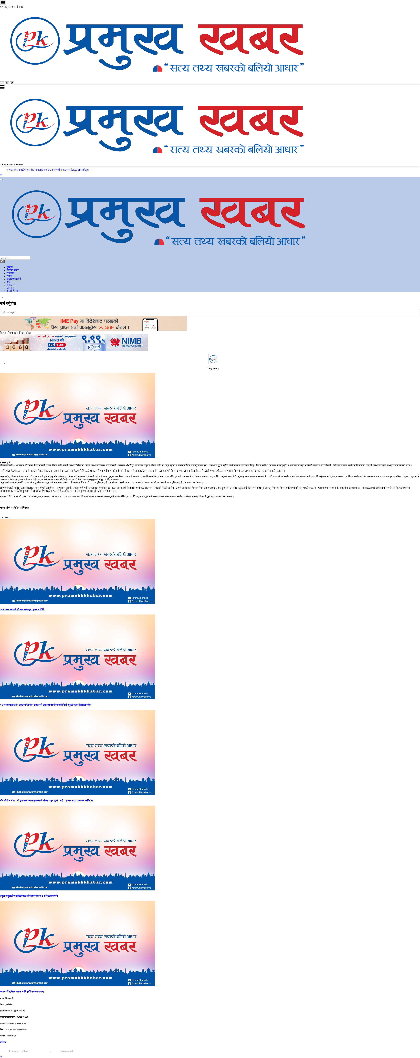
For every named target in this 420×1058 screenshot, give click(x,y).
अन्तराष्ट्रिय (83, 170)
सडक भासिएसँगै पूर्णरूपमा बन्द (22, 991)
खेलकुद (73, 170)
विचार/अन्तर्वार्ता (48, 170)
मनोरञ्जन (65, 170)
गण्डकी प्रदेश (19, 170)
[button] (1, 1056)
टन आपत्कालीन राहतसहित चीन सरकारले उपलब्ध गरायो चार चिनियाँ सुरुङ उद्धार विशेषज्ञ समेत (45, 705)
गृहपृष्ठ (10, 170)
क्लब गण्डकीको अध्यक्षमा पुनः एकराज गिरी (22, 609)
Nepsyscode (67, 1051)
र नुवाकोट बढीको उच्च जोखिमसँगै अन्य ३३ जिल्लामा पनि (29, 896)
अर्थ (58, 170)
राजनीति (30, 170)
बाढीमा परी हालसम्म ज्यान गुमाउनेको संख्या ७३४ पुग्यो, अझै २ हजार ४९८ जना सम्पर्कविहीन (46, 800)
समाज (38, 170)
